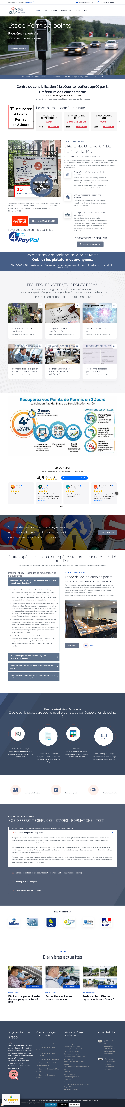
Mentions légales (70, 1074)
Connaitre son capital (71, 1054)
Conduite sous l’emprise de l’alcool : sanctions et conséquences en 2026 (60, 999)
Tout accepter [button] (50, 1105)
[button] (8, 493)
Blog (85, 10)
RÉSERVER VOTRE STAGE (19, 221)
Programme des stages (72, 1046)
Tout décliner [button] (63, 1105)
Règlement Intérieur (71, 1089)
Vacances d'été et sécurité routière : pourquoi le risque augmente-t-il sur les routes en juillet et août (99, 1001)
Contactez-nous (107, 532)
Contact (29, 2)
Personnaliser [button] (74, 1105)
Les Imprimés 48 (69, 1059)
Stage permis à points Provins (49, 1044)
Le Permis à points (70, 1044)
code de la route (51, 993)
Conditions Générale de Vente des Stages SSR (76, 1085)
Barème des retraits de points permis (74, 1063)
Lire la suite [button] (42, 501)
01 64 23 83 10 (108, 2)
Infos (78, 10)
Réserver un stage (18, 48)
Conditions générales (71, 1077)
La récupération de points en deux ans (76, 1068)
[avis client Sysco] (20, 1075)
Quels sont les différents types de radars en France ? (24, 998)
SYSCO (37, 10)
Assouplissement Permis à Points (75, 1056)
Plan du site (68, 1082)
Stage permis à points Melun (49, 1059)
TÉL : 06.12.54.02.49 (43, 221)
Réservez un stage (50, 10)
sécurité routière (14, 993)
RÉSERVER (53, 125)
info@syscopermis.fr (87, 2)
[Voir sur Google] (13, 487)
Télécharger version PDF (91, 244)
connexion (67, 1079)
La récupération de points (73, 1049)
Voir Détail (72, 646)
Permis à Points (66, 10)
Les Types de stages (71, 1051)
